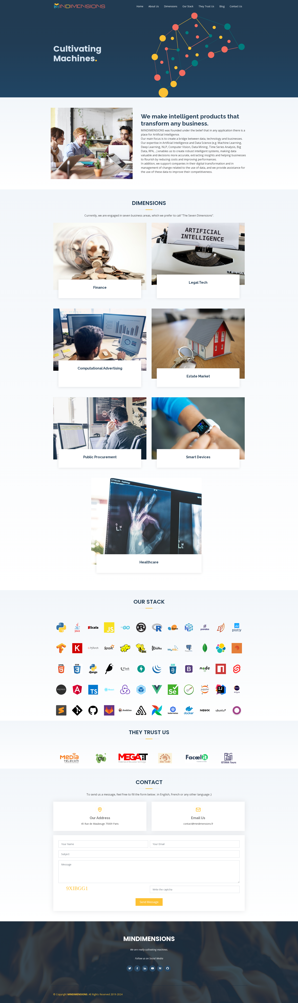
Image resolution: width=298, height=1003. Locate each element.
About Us (153, 6)
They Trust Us (206, 6)
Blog (222, 6)
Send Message (149, 902)
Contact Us (236, 6)
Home (139, 6)
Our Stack (187, 6)
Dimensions (170, 6)
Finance (100, 287)
